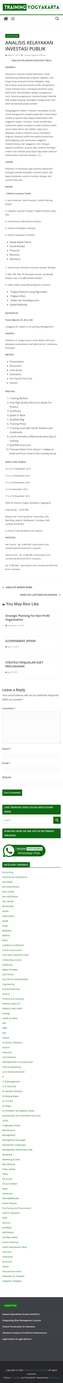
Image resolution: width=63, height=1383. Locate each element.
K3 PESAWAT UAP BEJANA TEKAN (18, 1110)
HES (4, 1023)
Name (6, 748)
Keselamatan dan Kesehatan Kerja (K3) (21, 1115)
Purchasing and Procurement (16, 1208)
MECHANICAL (8, 1164)
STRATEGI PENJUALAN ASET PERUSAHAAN (24, 664)
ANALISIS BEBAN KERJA (19, 587)
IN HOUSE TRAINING (12, 1042)
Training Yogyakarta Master (34, 55)
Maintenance (8, 1130)
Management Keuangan (14, 1140)
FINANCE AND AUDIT (12, 1008)
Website (6, 777)
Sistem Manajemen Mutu (14, 1247)
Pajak (4, 1188)
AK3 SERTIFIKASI (10, 896)
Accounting (7, 872)
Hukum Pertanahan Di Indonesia (18, 1326)
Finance (6, 994)
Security (6, 1222)
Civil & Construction (12, 950)
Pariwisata (7, 1193)
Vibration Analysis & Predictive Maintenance (24, 1332)
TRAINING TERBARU (12, 1281)
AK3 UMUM (7, 901)
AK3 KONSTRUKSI (10, 886)
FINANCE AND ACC (11, 1003)
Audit (5, 925)
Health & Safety (9, 1018)
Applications (8, 916)
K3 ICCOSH (7, 1101)
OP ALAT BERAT (9, 1183)
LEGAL (5, 1120)
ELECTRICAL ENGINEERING (15, 979)
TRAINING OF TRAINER (13, 1276)
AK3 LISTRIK (8, 891)
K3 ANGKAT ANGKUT (12, 1091)
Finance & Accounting (13, 998)
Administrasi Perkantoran (14, 877)
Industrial (7, 1052)
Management (8, 1135)
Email (6, 763)
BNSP (5, 940)
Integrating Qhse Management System (21, 1320)
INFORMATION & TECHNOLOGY (17, 1062)
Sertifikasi (7, 1227)
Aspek (5, 920)
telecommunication (11, 1271)
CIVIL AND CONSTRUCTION (15, 955)
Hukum (5, 1037)
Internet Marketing (11, 1067)
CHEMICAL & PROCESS (13, 945)
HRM (4, 1028)
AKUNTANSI (8, 906)
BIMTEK (6, 935)
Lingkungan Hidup (11, 1125)
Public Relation (9, 1203)
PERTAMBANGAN (10, 1198)
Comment (8, 708)
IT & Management (11, 1081)
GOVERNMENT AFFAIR (20, 641)
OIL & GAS (7, 1179)
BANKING (7, 930)
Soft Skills (7, 1252)
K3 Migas (6, 1105)
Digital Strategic (10, 969)
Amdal (5, 911)
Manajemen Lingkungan (14, 1144)
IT (3, 1076)
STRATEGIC (7, 1256)
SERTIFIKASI (8, 1232)
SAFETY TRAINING (11, 1213)
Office (5, 1174)
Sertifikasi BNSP (10, 1237)
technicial (7, 1261)
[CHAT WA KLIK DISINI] (24, 846)
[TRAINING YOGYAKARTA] (5, 18)
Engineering (8, 984)
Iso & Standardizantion (13, 1071)
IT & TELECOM (9, 1086)
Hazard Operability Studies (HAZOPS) (20, 1314)
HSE (4, 1032)
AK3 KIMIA (7, 882)
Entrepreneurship (11, 989)
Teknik (5, 1266)
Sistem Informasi (10, 1242)
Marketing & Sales (11, 1159)
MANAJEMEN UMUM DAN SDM (17, 1149)
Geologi (6, 1013)
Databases (7, 964)
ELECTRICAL (8, 974)
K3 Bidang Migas (10, 1096)
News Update (9, 1169)
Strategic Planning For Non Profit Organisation (27, 618)
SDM (4, 1217)
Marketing (7, 1154)
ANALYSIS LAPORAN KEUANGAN (38, 594)
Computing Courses (12, 959)
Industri (6, 1047)
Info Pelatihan (12, 36)
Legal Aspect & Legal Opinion (17, 1339)
